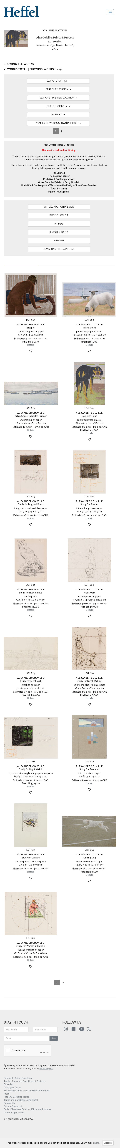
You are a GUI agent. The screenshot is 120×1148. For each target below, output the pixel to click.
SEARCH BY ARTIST (58, 81)
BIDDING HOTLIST (59, 215)
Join (54, 1038)
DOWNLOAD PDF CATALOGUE (59, 249)
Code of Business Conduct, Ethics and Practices (27, 1109)
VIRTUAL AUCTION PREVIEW (59, 207)
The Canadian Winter (59, 176)
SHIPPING (59, 241)
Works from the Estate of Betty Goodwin (59, 182)
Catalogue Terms (12, 1087)
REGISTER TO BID (59, 232)
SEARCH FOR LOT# (58, 106)
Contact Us (9, 1103)
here (97, 1143)
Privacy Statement (13, 1106)
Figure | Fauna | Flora (58, 192)
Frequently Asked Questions (18, 1078)
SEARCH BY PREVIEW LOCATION (58, 98)
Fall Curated (59, 173)
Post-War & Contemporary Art (59, 179)
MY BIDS (59, 224)
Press (6, 1093)
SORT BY (58, 115)
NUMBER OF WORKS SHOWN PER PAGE (58, 123)
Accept (108, 1143)
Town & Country (58, 189)
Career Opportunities (14, 1112)
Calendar (8, 1084)
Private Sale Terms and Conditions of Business (27, 1090)
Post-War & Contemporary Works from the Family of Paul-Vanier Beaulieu (58, 185)
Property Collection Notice (16, 1096)
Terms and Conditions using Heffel (21, 1099)
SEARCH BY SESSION (58, 89)
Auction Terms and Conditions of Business (24, 1081)
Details (30, 345)
